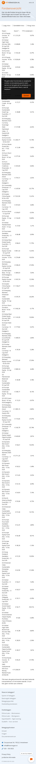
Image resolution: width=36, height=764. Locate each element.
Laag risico (6, 26)
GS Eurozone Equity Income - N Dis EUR (6, 140)
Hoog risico (31, 26)
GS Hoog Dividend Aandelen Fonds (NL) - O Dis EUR (6, 556)
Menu (31, 2)
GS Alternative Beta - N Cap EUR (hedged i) (7, 273)
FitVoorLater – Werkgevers (10, 716)
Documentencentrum (9, 736)
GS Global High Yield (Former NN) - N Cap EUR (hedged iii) (6, 44)
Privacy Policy (6, 754)
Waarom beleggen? (8, 692)
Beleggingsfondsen (8, 728)
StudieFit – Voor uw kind (10, 722)
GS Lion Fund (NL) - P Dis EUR (6, 640)
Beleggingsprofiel (7, 701)
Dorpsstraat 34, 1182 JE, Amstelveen (16, 742)
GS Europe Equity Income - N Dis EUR (6, 279)
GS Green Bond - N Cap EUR (6, 75)
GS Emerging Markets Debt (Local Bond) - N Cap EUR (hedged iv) (6, 338)
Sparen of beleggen (8, 696)
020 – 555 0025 (9, 749)
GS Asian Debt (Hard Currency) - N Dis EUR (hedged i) (6, 327)
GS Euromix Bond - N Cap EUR (6, 53)
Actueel (4, 731)
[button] (31, 759)
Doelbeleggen (6, 710)
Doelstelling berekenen (9, 704)
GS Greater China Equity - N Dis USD (6, 196)
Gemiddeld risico (18, 26)
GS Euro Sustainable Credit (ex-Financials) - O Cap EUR (6, 166)
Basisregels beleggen (9, 698)
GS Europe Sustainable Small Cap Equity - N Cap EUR (6, 392)
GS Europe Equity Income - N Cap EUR (6, 251)
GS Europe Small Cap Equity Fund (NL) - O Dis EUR (6, 545)
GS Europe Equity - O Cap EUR (6, 218)
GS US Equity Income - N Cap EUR (6, 35)
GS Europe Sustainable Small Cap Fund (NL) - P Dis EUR (6, 112)
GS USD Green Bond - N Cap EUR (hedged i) (7, 400)
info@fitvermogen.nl (10, 746)
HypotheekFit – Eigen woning (11, 719)
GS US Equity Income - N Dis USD (7, 59)
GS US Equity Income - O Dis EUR (7, 257)
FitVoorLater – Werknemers (11, 713)
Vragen (4, 734)
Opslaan (26, 95)
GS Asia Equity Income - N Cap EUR (6, 660)
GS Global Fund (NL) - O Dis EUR (6, 582)
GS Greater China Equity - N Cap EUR (6, 286)
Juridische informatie (8, 757)
